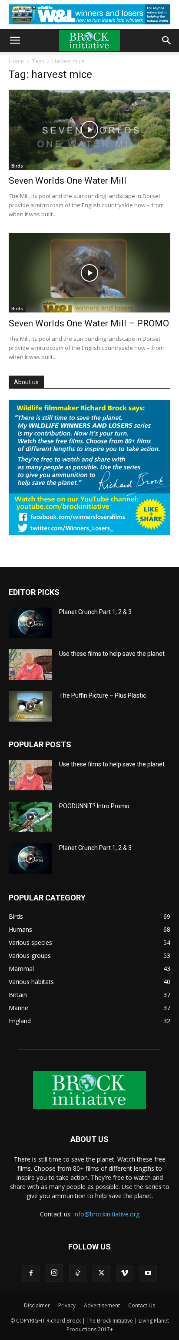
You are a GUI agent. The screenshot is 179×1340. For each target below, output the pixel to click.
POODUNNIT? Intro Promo (94, 806)
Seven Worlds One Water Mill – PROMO (89, 323)
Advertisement (102, 1305)
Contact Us (141, 1305)
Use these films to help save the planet (112, 653)
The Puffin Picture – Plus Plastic (102, 695)
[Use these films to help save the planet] (30, 664)
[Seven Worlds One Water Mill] (89, 130)
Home (16, 61)
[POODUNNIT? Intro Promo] (30, 817)
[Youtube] (148, 1273)
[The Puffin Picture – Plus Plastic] (30, 706)
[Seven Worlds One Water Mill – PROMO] (89, 273)
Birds (17, 166)
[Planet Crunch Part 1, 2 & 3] (30, 623)
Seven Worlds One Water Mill (67, 180)
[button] (15, 40)
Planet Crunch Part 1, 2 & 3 (95, 611)
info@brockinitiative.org (106, 1214)
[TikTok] (77, 1273)
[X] (101, 1273)
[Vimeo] (124, 1273)
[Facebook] (31, 1273)
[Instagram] (54, 1273)
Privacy (67, 1305)
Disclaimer (37, 1305)
